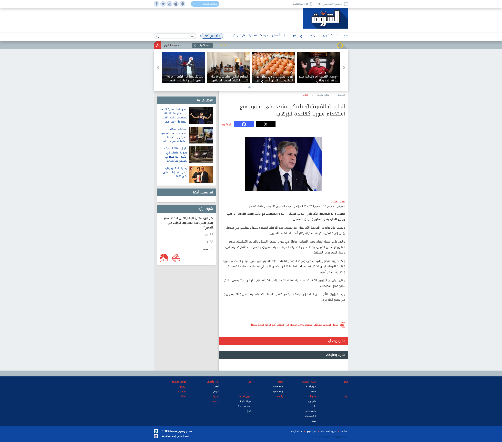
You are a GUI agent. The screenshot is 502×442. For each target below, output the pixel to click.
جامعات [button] (279, 396)
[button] (222, 44)
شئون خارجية (323, 95)
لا (207, 241)
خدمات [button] (215, 401)
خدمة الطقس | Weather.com (175, 436)
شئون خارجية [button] (329, 35)
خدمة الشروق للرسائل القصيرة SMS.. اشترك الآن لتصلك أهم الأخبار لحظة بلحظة (294, 324)
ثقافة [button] (183, 396)
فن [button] (294, 35)
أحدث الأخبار (205, 45)
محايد (205, 249)
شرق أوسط (311, 387)
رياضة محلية (278, 387)
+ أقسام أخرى (212, 36)
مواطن (216, 391)
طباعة (229, 124)
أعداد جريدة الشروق (173, 45)
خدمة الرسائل (296, 431)
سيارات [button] (215, 396)
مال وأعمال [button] (279, 35)
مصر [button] (345, 35)
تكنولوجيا (312, 401)
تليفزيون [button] (239, 35)
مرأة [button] (346, 396)
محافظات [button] (181, 391)
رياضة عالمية (278, 391)
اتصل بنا (344, 431)
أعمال (216, 387)
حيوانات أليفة (245, 401)
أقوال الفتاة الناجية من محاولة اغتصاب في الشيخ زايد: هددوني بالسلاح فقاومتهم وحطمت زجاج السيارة (174, 156)
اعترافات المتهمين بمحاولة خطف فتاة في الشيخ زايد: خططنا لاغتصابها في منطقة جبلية (174, 137)
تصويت (176, 259)
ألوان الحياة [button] (245, 396)
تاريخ (249, 411)
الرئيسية (341, 95)
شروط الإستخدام (328, 431)
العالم (305, 95)
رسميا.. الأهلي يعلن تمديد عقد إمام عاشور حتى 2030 (175, 172)
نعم (206, 234)
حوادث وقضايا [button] (258, 35)
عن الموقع (311, 431)
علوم (314, 406)
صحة (314, 421)
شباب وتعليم (310, 411)
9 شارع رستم (310, 416)
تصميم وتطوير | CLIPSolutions (177, 431)
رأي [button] (302, 35)
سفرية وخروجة (244, 406)
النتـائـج (164, 259)
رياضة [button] (312, 35)
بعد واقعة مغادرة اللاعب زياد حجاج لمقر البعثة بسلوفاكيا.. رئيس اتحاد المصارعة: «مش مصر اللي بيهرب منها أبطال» (173, 117)
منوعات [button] (312, 396)
